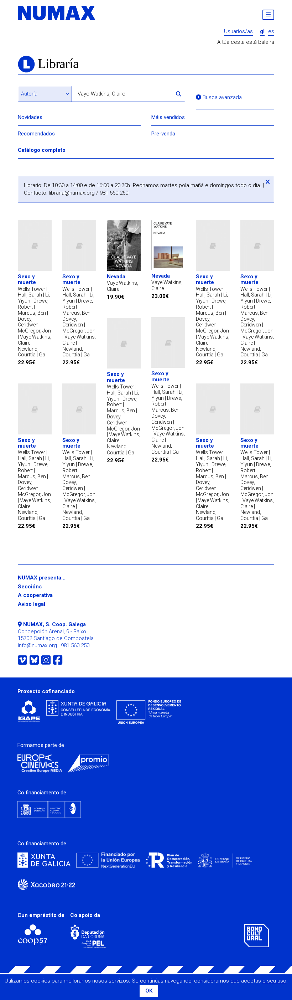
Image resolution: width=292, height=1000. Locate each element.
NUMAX (57, 13)
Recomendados (36, 133)
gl (262, 32)
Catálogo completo (42, 150)
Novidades (30, 117)
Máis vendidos (168, 117)
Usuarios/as (238, 32)
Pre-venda (163, 133)
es (271, 32)
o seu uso (274, 981)
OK (148, 991)
